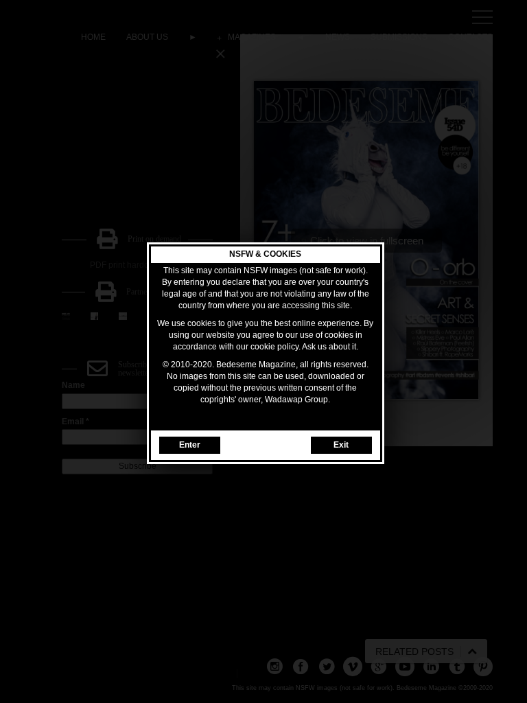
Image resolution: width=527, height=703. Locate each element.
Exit (341, 445)
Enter (189, 445)
